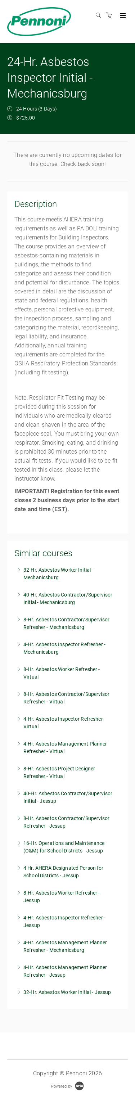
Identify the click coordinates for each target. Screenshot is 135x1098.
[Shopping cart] (111, 15)
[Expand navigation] (122, 16)
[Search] (100, 15)
